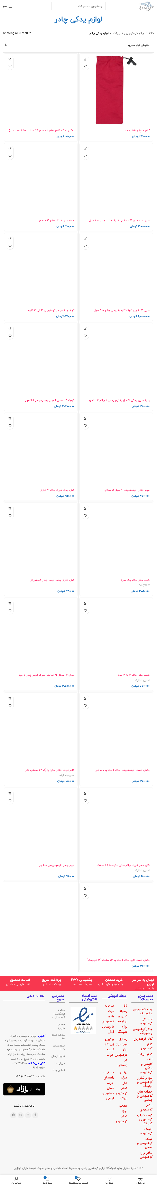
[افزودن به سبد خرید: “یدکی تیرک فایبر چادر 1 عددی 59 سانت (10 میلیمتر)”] (85, 888)
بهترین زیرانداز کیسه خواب (109, 1047)
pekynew (144, 585)
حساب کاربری (61, 1026)
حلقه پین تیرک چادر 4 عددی (56, 221)
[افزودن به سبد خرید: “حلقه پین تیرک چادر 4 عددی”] (9, 149)
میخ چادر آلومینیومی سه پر (56, 865)
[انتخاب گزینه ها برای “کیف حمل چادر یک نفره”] (85, 508)
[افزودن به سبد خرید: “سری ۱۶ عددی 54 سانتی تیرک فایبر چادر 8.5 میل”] (85, 149)
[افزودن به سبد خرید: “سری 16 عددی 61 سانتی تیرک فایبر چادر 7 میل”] (9, 603)
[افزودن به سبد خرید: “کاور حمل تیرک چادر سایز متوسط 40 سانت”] (85, 793)
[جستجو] (55, 6)
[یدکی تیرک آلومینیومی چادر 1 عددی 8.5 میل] (116, 729)
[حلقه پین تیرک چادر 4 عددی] (40, 179)
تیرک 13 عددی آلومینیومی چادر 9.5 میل (49, 400)
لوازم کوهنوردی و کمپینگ (143, 1011)
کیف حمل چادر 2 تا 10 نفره (134, 675)
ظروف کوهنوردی (146, 1131)
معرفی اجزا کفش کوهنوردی (121, 1113)
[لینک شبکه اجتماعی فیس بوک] (35, 1115)
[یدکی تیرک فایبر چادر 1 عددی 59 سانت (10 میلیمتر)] (116, 919)
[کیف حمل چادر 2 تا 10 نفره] (116, 634)
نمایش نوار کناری (138, 45)
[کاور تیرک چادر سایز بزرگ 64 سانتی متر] (40, 729)
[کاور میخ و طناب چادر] (116, 90)
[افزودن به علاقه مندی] (85, 66)
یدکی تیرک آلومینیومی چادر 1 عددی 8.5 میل (122, 770)
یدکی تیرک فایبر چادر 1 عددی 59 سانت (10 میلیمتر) (118, 960)
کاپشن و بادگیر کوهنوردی (146, 1068)
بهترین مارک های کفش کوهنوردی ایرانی (121, 1085)
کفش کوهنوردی (146, 1046)
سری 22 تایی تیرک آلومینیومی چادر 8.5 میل (122, 310)
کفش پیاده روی (145, 1056)
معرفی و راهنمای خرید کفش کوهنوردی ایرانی (107, 1085)
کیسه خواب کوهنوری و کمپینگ (145, 1119)
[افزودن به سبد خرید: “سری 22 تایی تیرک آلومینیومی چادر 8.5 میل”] (85, 238)
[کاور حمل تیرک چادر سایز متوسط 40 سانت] (116, 824)
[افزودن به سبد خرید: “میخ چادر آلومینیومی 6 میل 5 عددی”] (85, 418)
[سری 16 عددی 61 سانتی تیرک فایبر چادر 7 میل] (40, 634)
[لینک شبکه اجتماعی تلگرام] (13, 1115)
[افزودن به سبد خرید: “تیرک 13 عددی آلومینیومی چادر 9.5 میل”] (9, 328)
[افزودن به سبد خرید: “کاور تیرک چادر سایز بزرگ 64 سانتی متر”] (9, 698)
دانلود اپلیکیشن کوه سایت (58, 1013)
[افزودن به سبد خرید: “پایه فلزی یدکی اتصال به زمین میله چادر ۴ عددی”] (85, 328)
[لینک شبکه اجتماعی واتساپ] (21, 1115)
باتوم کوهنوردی (146, 1107)
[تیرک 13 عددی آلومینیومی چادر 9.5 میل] (40, 359)
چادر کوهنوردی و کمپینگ (128, 33)
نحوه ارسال (58, 1056)
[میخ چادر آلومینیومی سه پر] (40, 824)
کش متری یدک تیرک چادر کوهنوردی (52, 580)
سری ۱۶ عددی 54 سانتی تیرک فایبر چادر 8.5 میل (119, 221)
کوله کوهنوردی (143, 1038)
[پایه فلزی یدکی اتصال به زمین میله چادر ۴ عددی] (116, 359)
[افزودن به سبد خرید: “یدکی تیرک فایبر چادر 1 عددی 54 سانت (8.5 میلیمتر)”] (9, 59)
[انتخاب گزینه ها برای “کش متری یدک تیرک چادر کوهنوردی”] (9, 508)
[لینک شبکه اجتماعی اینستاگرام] (28, 1115)
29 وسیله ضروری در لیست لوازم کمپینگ (121, 1018)
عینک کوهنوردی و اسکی (145, 1143)
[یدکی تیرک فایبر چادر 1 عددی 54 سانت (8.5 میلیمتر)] (40, 90)
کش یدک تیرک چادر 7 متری (57, 490)
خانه (151, 33)
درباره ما (60, 1063)
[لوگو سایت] (146, 6)
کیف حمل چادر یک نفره (135, 580)
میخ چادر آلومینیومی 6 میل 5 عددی (127, 490)
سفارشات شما (59, 1047)
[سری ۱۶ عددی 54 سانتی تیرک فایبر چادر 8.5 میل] (116, 179)
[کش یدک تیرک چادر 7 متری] (40, 449)
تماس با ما (58, 1070)
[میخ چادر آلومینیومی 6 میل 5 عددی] (116, 449)
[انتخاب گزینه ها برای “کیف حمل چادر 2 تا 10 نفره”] (85, 603)
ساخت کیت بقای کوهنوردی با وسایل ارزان (107, 1018)
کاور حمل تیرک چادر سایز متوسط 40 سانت (123, 865)
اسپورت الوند (142, 680)
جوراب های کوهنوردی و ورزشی (145, 1095)
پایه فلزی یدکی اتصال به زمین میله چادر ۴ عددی (119, 400)
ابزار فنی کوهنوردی (146, 1021)
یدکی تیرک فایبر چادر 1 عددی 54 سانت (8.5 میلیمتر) (41, 131)
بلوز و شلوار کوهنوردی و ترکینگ (145, 1081)
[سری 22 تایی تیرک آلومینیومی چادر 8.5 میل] (116, 269)
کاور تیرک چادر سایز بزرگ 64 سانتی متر (49, 770)
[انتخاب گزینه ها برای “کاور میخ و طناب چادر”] (85, 59)
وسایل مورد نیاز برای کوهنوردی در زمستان (121, 1052)
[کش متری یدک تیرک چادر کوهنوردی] (40, 539)
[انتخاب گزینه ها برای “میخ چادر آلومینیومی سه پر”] (9, 793)
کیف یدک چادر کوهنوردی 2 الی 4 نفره (51, 310)
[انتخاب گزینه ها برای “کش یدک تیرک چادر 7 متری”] (9, 418)
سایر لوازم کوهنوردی (146, 1154)
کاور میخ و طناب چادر (136, 131)
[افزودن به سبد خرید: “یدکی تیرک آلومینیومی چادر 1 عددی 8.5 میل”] (85, 698)
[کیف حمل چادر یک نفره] (116, 539)
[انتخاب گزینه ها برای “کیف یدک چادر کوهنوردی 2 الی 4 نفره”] (9, 238)
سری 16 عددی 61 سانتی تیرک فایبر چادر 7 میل (46, 675)
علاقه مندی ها (58, 1037)
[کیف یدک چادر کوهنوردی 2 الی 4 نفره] (40, 269)
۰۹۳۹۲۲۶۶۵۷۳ (25, 1076)
